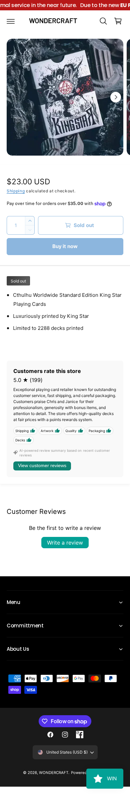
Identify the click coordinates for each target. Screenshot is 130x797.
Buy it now (65, 246)
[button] (10, 21)
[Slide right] (115, 97)
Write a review (65, 542)
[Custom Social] (79, 734)
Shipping (16, 190)
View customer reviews (42, 465)
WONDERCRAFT (53, 772)
